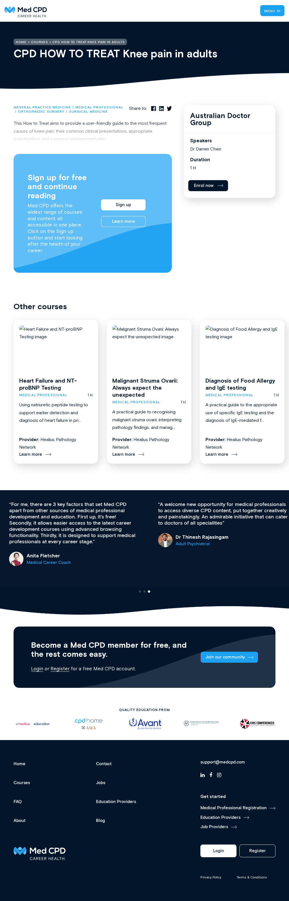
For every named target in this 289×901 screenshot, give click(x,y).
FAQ (18, 801)
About (19, 820)
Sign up (123, 205)
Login (37, 668)
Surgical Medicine (88, 112)
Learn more (123, 221)
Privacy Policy (210, 877)
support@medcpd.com (222, 762)
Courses (22, 783)
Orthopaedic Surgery (41, 112)
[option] (33, 724)
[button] (140, 591)
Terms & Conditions (252, 877)
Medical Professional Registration (233, 808)
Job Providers (214, 827)
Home (19, 764)
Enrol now (204, 185)
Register (60, 668)
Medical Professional (99, 107)
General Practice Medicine (42, 107)
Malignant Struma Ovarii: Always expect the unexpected (145, 387)
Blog (100, 820)
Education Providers (116, 801)
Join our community (225, 657)
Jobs (100, 783)
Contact (103, 764)
